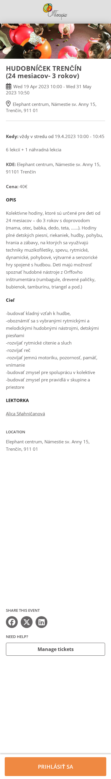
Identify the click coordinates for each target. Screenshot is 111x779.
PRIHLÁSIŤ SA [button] (55, 766)
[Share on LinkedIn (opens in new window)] (41, 622)
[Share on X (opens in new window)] (27, 622)
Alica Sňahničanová (25, 413)
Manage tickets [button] (56, 649)
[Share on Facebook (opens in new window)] (12, 622)
